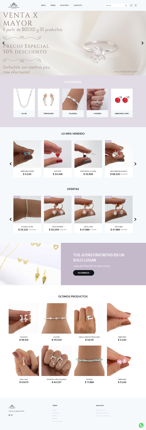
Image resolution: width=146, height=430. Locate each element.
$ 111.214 (88, 174)
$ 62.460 (54, 229)
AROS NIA (88, 227)
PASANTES (24, 337)
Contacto (78, 5)
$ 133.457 (58, 174)
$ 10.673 (23, 382)
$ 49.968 (23, 229)
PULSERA (56, 337)
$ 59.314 (23, 339)
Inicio (43, 5)
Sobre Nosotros (100, 410)
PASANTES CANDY (27, 227)
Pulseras (54, 416)
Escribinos (83, 273)
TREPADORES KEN (118, 227)
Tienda (53, 5)
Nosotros (64, 5)
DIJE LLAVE (24, 379)
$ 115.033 (57, 339)
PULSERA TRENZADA (118, 171)
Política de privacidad (102, 413)
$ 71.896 (89, 382)
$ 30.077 (27, 174)
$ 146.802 (118, 174)
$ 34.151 (89, 339)
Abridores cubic (57, 421)
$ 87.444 (115, 229)
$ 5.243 (122, 339)
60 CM (54, 410)
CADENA (58, 171)
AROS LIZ (57, 227)
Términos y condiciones (103, 416)
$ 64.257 (56, 382)
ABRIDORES (122, 337)
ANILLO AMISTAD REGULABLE (89, 337)
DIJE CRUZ (27, 171)
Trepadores (55, 413)
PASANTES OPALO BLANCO (57, 379)
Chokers (54, 418)
